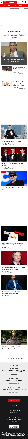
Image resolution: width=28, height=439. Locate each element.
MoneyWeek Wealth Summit (21, 380)
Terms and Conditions (14, 410)
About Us (14, 405)
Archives (22, 358)
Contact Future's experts (14, 408)
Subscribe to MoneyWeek (7, 370)
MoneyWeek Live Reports (14, 383)
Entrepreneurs (9, 25)
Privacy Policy (14, 412)
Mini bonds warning (14, 8)
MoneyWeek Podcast (7, 380)
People (2, 25)
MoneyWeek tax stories (14, 392)
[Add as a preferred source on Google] (14, 426)
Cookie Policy (14, 415)
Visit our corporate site (19, 433)
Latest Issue (14, 374)
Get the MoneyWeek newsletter (20, 371)
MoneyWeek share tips (7, 389)
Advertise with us (14, 417)
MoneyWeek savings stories (21, 389)
